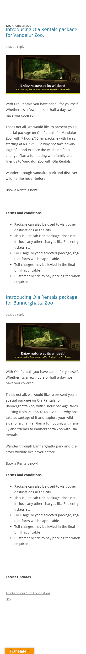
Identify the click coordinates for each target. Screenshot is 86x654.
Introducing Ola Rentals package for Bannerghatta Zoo (41, 300)
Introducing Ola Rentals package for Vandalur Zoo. (41, 32)
